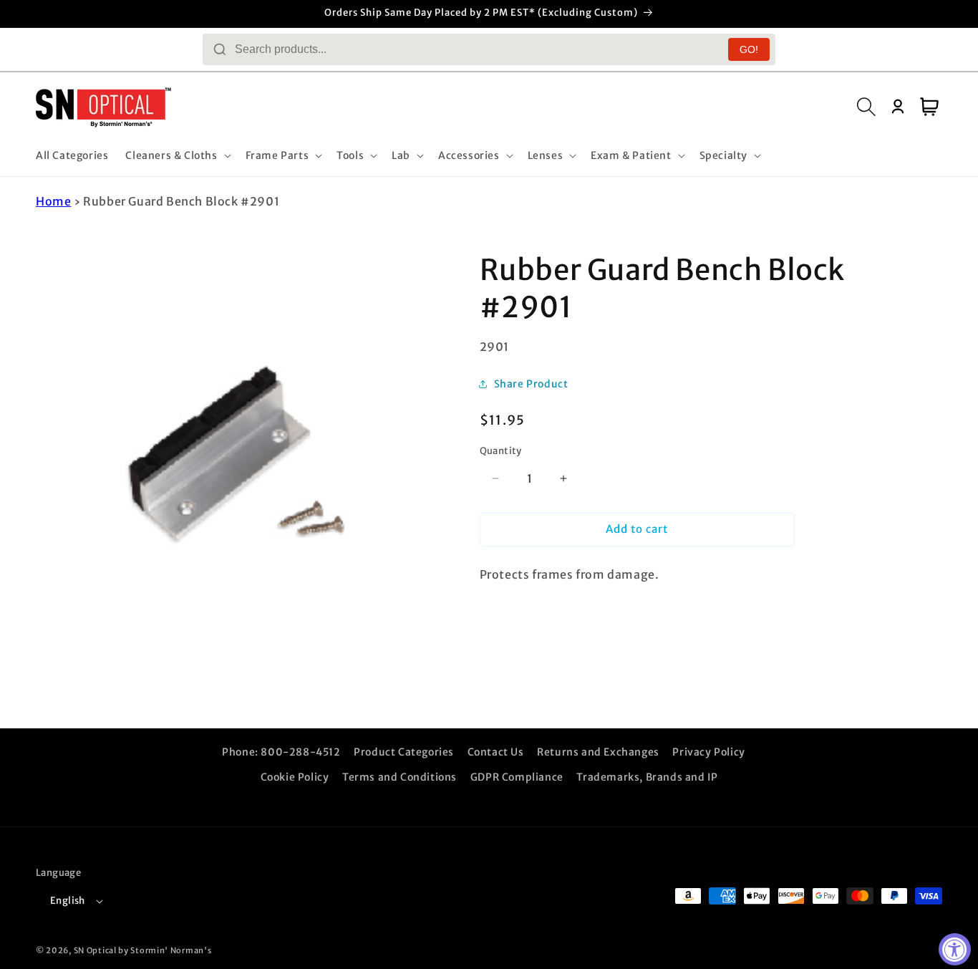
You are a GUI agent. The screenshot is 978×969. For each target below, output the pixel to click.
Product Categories (404, 752)
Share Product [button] (531, 383)
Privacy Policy (708, 752)
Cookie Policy (295, 777)
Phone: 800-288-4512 (281, 752)
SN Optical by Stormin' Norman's (143, 950)
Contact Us (496, 752)
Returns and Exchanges (598, 752)
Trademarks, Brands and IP (646, 777)
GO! (749, 49)
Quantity (501, 451)
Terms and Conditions (399, 777)
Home (53, 201)
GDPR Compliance (516, 777)
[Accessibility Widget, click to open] (955, 949)
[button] (176, 155)
